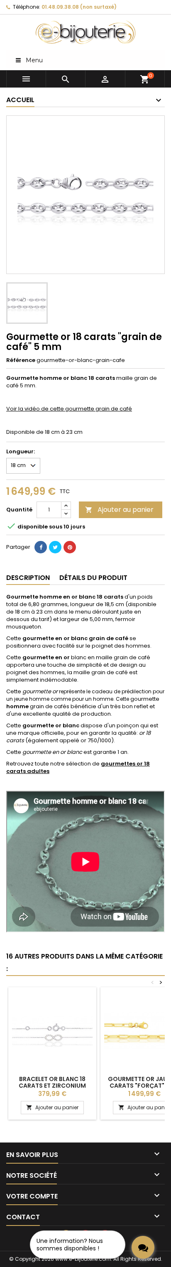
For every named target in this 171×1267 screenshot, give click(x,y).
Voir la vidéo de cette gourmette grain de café (69, 409)
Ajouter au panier (119, 509)
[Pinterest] (70, 547)
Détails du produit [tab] (93, 577)
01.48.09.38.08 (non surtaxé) (79, 6)
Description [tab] (28, 577)
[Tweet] (55, 547)
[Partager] (40, 547)
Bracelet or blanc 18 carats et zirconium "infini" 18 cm (52, 1085)
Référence (20, 360)
